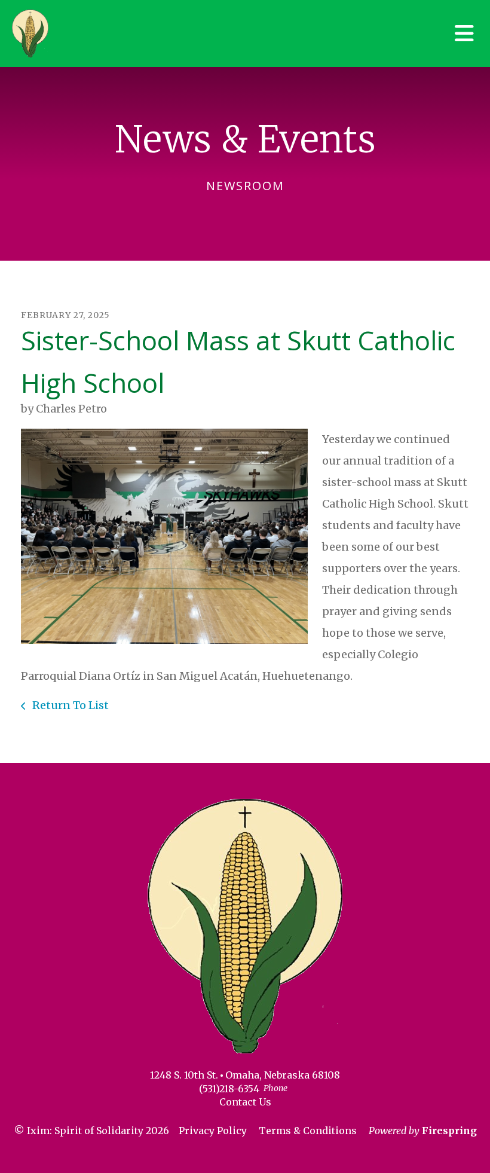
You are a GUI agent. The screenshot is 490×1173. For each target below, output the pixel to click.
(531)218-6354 (229, 1089)
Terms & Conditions (308, 1131)
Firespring (449, 1131)
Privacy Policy (213, 1131)
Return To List (69, 705)
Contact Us (245, 1102)
